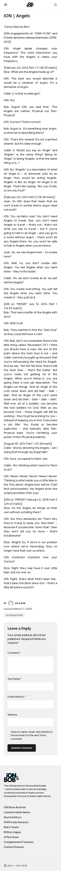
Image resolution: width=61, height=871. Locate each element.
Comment (14, 652)
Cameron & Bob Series (17, 812)
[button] (6, 5)
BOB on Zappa (12, 832)
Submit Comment (21, 747)
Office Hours (11, 837)
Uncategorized (14, 615)
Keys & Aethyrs (12, 817)
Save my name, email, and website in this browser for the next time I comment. (31, 735)
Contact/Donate (14, 847)
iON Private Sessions (16, 822)
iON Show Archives (15, 807)
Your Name (15, 679)
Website (12, 714)
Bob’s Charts (11, 827)
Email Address (17, 696)
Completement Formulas (18, 842)
